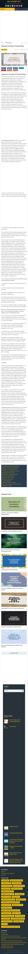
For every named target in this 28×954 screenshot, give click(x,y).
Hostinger (23, 952)
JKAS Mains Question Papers (10, 902)
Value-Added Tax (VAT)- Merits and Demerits (12, 608)
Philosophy (6, 913)
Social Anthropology (18, 918)
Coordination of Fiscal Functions (9, 569)
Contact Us (3, 875)
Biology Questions (16, 880)
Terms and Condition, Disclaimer (7, 873)
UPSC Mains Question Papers (10, 926)
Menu (3, 9)
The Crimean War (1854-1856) (8, 476)
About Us (3, 871)
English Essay (17, 888)
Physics (16, 913)
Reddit (10, 70)
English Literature (7, 894)
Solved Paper (18, 921)
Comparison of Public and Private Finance (11, 531)
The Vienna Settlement (6, 480)
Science (5, 918)
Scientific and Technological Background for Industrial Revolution (16, 841)
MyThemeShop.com (11, 952)
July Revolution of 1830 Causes (8, 472)
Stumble (16, 70)
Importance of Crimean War (8, 477)
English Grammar (7, 891)
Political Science (7, 915)
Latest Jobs (6, 905)
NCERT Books (4, 932)
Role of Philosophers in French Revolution (10, 466)
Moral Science (6, 907)
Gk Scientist (9, 42)
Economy (5, 49)
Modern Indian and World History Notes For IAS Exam (12, 940)
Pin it (4, 70)
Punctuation (12, 726)
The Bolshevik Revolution (15, 833)
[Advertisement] (14, 27)
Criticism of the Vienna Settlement (9, 482)
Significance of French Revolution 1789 (10, 467)
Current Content (19, 885)
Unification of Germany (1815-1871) (9, 469)
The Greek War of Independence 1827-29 (10, 471)
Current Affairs (6, 885)
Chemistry (6, 883)
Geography (19, 894)
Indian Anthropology (8, 899)
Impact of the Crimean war (7, 479)
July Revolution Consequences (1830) (9, 474)
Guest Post (6, 896)
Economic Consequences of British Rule (11, 627)
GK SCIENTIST (14, 1)
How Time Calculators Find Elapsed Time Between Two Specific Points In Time (16, 861)
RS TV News (20, 915)
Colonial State (5, 485)
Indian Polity (21, 899)
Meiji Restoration (13, 826)
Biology (5, 880)
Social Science (7, 921)
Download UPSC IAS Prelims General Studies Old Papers (12, 944)
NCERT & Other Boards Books (10, 910)
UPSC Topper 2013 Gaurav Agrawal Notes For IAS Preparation (14, 942)
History (16, 896)
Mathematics (17, 905)
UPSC (4, 924)
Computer (16, 883)
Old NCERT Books (4, 934)
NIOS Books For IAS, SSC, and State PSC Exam (10, 936)
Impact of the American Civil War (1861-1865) (11, 484)
